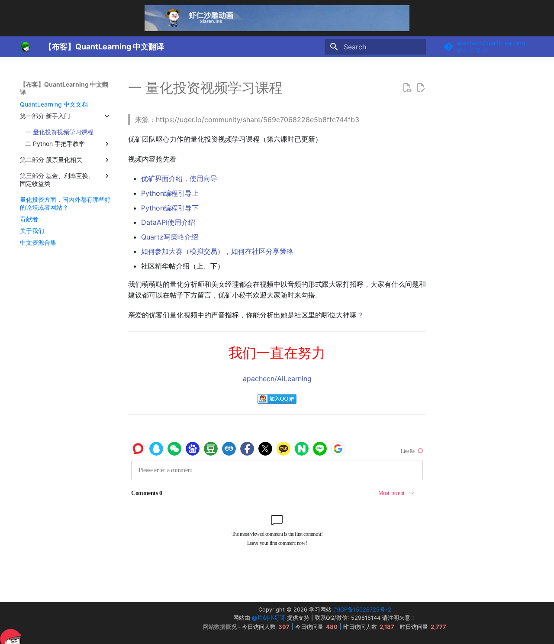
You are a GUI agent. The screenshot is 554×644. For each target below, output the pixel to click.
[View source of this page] (407, 88)
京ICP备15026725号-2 (362, 609)
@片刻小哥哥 (268, 618)
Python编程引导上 (170, 193)
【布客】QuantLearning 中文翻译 (64, 88)
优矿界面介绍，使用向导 (179, 178)
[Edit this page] (421, 88)
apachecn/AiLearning (277, 378)
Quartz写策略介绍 (169, 237)
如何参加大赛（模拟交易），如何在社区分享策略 (217, 251)
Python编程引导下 (170, 208)
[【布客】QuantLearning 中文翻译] (25, 46)
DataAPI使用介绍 (168, 222)
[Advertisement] (95, 623)
